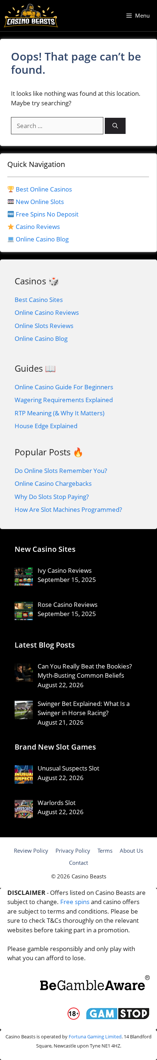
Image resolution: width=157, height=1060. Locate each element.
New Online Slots (40, 201)
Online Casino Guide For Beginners (64, 387)
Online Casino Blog (42, 239)
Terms (104, 850)
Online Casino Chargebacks (53, 483)
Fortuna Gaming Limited (95, 1036)
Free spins (74, 901)
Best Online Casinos (44, 189)
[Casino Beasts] (31, 15)
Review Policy (31, 850)
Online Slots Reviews (44, 325)
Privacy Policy (72, 850)
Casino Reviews (38, 226)
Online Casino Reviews (47, 312)
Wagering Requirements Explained (64, 400)
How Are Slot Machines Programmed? (68, 509)
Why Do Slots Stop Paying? (52, 496)
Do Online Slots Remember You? (61, 470)
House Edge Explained (46, 426)
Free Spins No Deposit (47, 214)
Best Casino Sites (39, 299)
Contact (78, 862)
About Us (131, 850)
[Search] (115, 126)
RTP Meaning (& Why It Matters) (59, 413)
